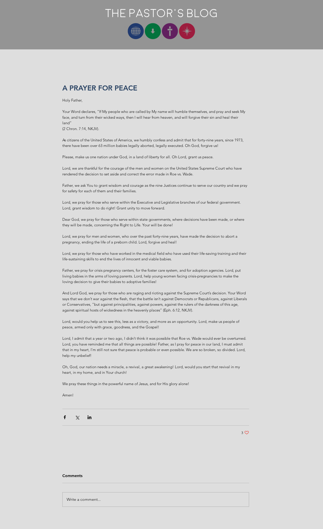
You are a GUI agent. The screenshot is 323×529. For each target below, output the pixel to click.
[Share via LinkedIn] (89, 417)
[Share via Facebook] (64, 417)
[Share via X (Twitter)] (77, 417)
